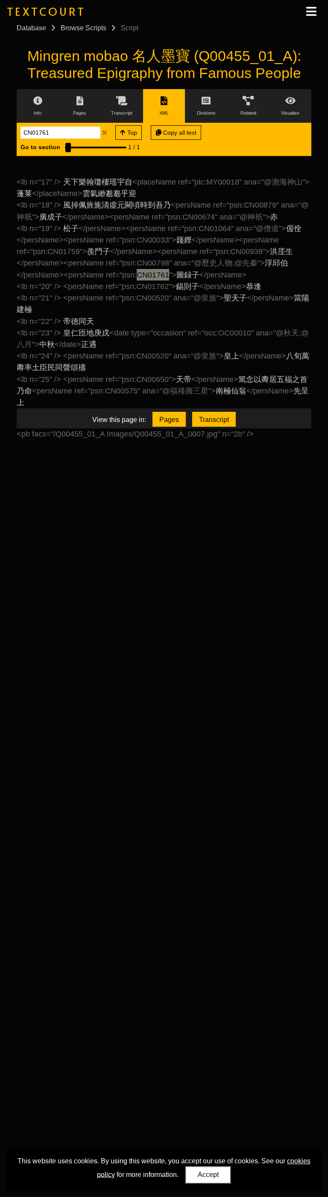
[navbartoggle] (311, 11)
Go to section (40, 147)
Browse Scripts (83, 28)
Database (31, 28)
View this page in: (119, 419)
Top (131, 132)
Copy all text (178, 132)
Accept (208, 1174)
